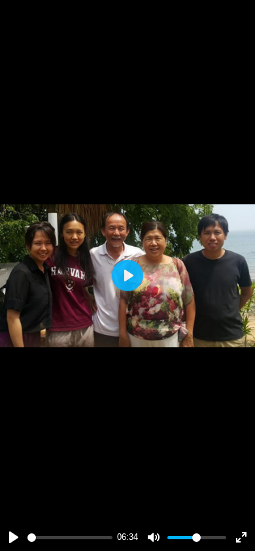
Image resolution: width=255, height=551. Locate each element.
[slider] (69, 537)
